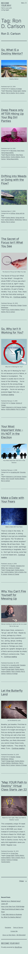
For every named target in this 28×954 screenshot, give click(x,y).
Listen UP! (4, 904)
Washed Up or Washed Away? (11, 901)
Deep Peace (20, 150)
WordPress (18, 947)
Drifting (13, 213)
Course (24, 305)
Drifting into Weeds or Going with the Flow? (13, 179)
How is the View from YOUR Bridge (12, 906)
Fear (2, 572)
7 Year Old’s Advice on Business (11, 914)
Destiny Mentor (5, 157)
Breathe (13, 566)
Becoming (9, 91)
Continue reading (19, 297)
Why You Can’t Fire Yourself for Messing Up (13, 595)
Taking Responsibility (7, 152)
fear (7, 568)
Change (19, 305)
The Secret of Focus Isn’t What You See (12, 242)
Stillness (11, 759)
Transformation (5, 862)
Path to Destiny (10, 93)
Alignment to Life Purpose (13, 407)
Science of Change (16, 88)
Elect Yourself (10, 478)
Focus (7, 309)
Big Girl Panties (10, 155)
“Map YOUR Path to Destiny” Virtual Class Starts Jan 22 (14, 786)
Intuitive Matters (15, 157)
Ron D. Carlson (20, 93)
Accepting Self (15, 472)
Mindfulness (18, 219)
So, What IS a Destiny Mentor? (11, 917)
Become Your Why (10, 943)
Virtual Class (14, 853)
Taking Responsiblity (12, 159)
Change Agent (17, 91)
